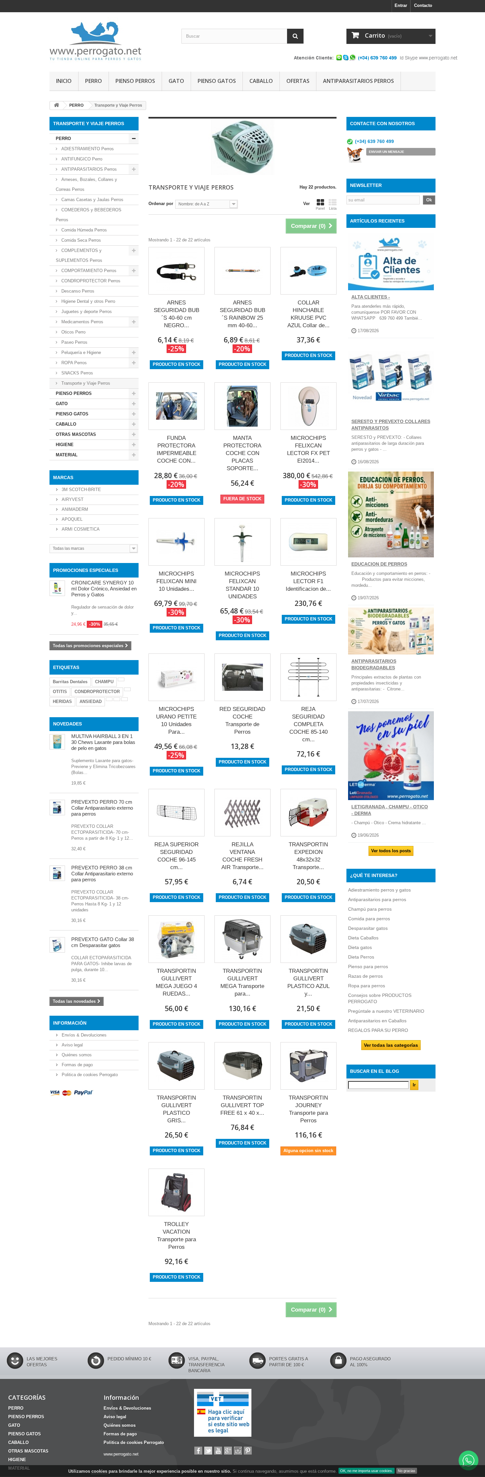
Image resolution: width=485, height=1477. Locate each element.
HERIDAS (62, 701)
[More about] (121, 679)
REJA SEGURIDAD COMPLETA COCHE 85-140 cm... (308, 724)
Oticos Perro (72, 332)
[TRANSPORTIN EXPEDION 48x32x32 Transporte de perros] (308, 812)
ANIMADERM (74, 509)
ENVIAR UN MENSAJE (386, 152)
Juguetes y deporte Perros (86, 311)
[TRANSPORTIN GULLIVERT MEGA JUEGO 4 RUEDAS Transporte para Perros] (176, 939)
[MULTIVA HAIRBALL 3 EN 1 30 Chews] (57, 742)
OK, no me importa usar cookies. (366, 1471)
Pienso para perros (368, 966)
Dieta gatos (360, 947)
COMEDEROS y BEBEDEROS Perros (88, 214)
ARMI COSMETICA (80, 529)
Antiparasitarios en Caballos (377, 1020)
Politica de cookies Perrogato (89, 1074)
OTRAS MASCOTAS (76, 434)
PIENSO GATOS (217, 81)
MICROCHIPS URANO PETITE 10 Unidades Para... (176, 720)
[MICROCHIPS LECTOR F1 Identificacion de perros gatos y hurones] (308, 541)
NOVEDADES (67, 723)
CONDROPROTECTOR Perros (90, 280)
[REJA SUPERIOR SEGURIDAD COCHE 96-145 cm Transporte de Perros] (176, 812)
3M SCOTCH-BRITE (80, 489)
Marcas (63, 477)
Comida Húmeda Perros (83, 230)
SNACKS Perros (76, 372)
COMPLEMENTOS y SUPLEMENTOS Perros (79, 255)
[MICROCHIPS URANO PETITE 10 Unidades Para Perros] (176, 677)
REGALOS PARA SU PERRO (378, 1030)
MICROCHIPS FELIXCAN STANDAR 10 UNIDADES (242, 585)
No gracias (406, 1471)
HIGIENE (65, 444)
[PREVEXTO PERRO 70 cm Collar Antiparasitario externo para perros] (57, 807)
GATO (176, 81)
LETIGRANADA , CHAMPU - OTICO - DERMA (389, 810)
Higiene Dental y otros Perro (87, 301)
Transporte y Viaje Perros (85, 383)
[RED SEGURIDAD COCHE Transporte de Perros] (242, 677)
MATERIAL (67, 454)
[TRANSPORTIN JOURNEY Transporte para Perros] (308, 1065)
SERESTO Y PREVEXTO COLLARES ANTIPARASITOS (390, 425)
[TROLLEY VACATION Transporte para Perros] (176, 1192)
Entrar (401, 5)
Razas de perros (365, 976)
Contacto (423, 5)
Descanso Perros (77, 291)
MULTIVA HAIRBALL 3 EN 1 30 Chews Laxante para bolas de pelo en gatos (103, 742)
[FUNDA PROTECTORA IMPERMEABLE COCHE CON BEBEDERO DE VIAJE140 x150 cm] (176, 406)
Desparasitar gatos (368, 928)
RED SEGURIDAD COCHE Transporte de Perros (242, 720)
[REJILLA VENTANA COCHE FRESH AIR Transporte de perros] (242, 812)
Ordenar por (160, 203)
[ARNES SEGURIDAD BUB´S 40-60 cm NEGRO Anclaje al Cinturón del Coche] (176, 270)
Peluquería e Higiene (80, 352)
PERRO (93, 81)
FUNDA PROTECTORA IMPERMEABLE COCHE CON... (176, 449)
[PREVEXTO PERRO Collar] (57, 873)
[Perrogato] (110, 40)
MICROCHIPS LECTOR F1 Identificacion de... (308, 581)
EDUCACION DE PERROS (379, 564)
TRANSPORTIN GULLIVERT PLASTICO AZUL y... (308, 982)
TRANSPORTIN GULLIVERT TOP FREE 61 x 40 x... (242, 1105)
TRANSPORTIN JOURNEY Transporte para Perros (308, 1109)
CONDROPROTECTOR (97, 691)
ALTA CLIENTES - (370, 296)
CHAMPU (104, 681)
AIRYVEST (71, 499)
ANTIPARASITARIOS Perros (88, 169)
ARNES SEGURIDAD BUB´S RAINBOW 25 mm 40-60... (242, 314)
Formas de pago (76, 1064)
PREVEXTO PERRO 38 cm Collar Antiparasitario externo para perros (102, 873)
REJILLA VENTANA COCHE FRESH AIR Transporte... (242, 855)
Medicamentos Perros (81, 321)
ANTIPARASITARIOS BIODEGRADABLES (373, 664)
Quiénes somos (76, 1054)
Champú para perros (370, 909)
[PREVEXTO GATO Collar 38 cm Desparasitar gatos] (57, 945)
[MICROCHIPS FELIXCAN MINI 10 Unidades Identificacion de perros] (176, 541)
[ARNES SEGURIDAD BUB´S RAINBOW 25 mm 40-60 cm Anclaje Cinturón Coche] (242, 270)
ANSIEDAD (91, 701)
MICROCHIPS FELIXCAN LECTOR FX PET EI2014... (308, 449)
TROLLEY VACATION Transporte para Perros (176, 1235)
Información (69, 1023)
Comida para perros (369, 918)
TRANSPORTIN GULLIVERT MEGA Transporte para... (242, 982)
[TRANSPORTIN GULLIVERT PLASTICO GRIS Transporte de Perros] (176, 1065)
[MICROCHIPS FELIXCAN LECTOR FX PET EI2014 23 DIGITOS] (308, 406)
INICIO (64, 81)
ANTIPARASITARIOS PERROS (358, 81)
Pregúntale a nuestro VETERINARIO (386, 1011)
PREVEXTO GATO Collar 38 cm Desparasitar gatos (102, 942)
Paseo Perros (73, 342)
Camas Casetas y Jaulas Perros (91, 199)
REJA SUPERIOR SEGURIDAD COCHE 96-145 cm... (176, 855)
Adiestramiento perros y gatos (379, 890)
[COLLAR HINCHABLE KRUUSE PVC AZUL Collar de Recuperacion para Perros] (308, 270)
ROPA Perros (73, 362)
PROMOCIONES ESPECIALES (85, 570)
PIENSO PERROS (135, 81)
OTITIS (60, 691)
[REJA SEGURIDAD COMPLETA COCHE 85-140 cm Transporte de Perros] (308, 677)
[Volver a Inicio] (56, 105)
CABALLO (261, 81)
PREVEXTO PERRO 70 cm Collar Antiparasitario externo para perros (102, 808)
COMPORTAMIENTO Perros (88, 270)
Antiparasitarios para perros (377, 899)
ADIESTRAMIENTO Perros (87, 148)
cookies (99, 1471)
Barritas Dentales (70, 681)
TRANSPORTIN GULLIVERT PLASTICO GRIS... (176, 1109)
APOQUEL (71, 519)
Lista (333, 208)
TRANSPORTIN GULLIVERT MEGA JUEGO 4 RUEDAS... (176, 982)
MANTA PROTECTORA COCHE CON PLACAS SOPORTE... (242, 453)
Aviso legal (71, 1044)
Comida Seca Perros (80, 240)
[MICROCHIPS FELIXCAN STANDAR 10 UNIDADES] (242, 541)
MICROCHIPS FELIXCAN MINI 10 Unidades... (176, 581)
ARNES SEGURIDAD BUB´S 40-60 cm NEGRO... (176, 314)
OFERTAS (297, 81)
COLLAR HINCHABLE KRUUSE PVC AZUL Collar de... (308, 314)
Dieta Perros (361, 957)
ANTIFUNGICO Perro (81, 159)
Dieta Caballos (363, 937)
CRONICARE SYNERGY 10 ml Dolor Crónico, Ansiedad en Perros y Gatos (104, 588)
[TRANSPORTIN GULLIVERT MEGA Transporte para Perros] (242, 939)
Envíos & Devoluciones (83, 1035)
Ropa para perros (366, 985)
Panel (320, 208)
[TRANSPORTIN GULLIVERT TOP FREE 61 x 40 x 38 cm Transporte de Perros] (242, 1065)
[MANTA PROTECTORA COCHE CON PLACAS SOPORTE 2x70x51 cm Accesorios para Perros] (242, 406)
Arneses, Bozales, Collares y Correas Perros (86, 184)
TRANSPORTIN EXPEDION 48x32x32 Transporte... (308, 855)
